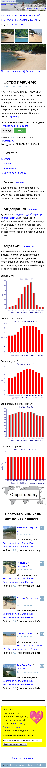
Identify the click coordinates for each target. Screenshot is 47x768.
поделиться (17, 25)
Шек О (20, 633)
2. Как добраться (10, 163)
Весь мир (6, 15)
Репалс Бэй (23, 563)
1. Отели (5, 159)
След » (20, 130)
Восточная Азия (22, 15)
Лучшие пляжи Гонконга (15, 126)
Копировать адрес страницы (15, 744)
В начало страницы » (23, 758)
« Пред (7, 130)
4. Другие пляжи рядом (13, 173)
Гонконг (34, 20)
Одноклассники (11, 727)
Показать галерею (11, 71)
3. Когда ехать (8, 168)
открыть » (22, 566)
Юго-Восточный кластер (14, 20)
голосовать (8, 141)
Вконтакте (18, 723)
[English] (40, 765)
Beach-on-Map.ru (18, 765)
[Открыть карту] (23, 504)
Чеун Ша (22, 527)
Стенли (21, 598)
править (14, 117)
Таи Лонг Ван (24, 665)
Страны (36, 8)
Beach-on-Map (8, 1)
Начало (28, 8)
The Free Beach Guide (9, 4)
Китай (37, 15)
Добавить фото (31, 71)
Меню (43, 8)
